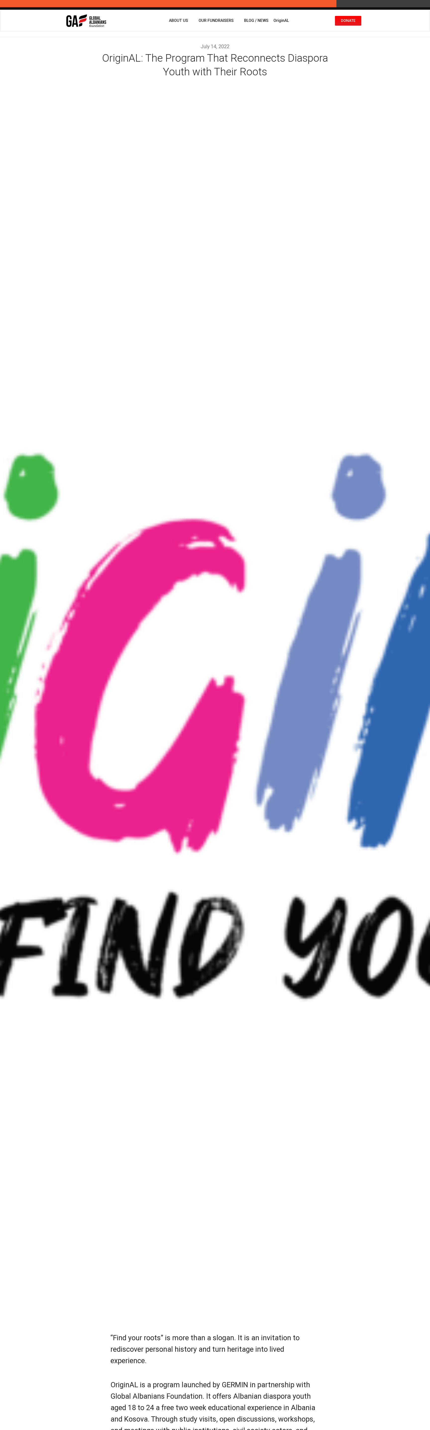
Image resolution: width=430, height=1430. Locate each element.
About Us (178, 20)
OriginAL (281, 20)
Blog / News (256, 20)
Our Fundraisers (216, 20)
